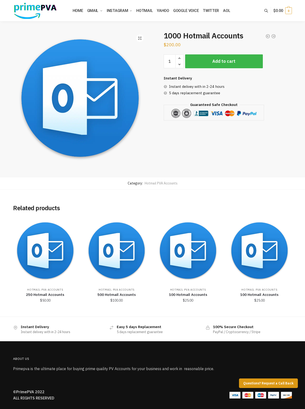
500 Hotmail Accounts (116, 294)
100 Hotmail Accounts (188, 294)
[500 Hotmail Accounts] (117, 250)
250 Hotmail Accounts (45, 294)
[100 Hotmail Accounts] (188, 250)
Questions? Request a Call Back (268, 383)
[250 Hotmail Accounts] (45, 250)
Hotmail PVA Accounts (161, 183)
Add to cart (223, 61)
